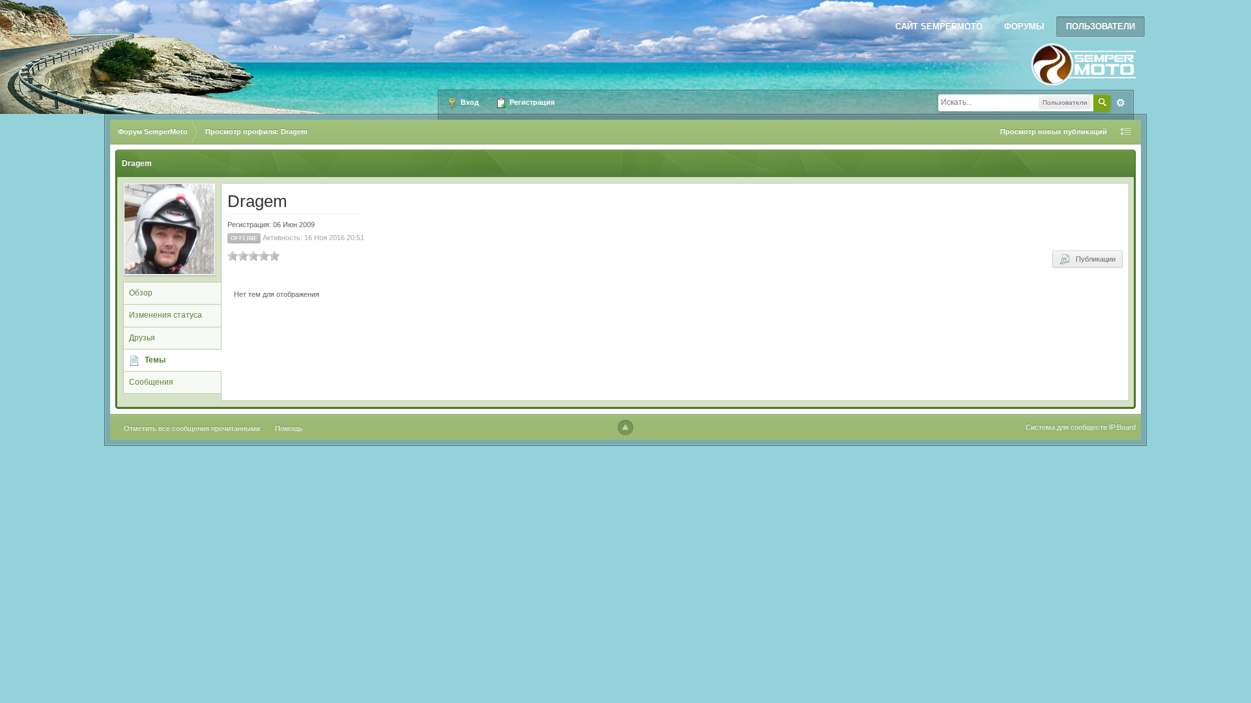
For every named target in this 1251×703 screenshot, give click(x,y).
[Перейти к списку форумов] (1084, 60)
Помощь (289, 428)
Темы (155, 360)
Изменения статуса (165, 315)
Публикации (1092, 259)
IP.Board (1122, 427)
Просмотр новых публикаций (1053, 131)
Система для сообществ (1066, 427)
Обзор (140, 292)
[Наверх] (625, 427)
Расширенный (1120, 102)
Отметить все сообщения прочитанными (192, 428)
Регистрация (531, 102)
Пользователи (1100, 26)
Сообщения (151, 382)
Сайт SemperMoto (939, 26)
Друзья (142, 337)
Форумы (1024, 26)
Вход (469, 102)
